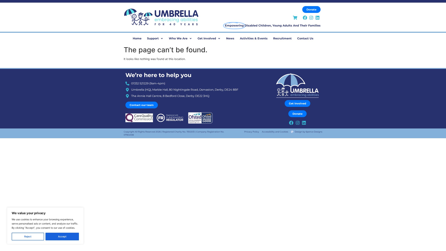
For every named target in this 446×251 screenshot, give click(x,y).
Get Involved (207, 38)
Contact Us (305, 38)
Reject (27, 236)
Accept (62, 236)
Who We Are (178, 38)
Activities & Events (254, 38)
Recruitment (282, 38)
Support (153, 38)
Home (137, 38)
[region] (45, 225)
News (230, 38)
